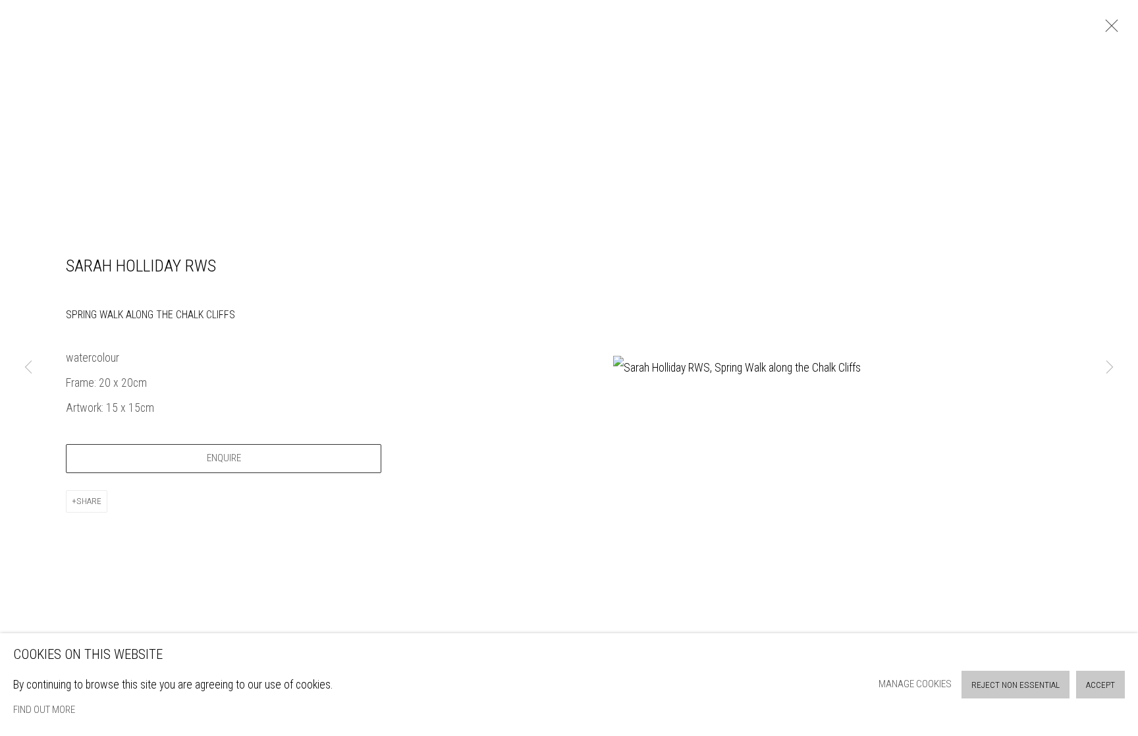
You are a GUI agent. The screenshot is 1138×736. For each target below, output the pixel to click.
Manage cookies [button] (915, 684)
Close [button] (1108, 30)
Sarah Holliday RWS (141, 265)
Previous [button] (28, 368)
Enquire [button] (224, 458)
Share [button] (88, 501)
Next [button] (1109, 368)
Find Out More (44, 710)
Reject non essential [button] (1015, 685)
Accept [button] (1100, 685)
